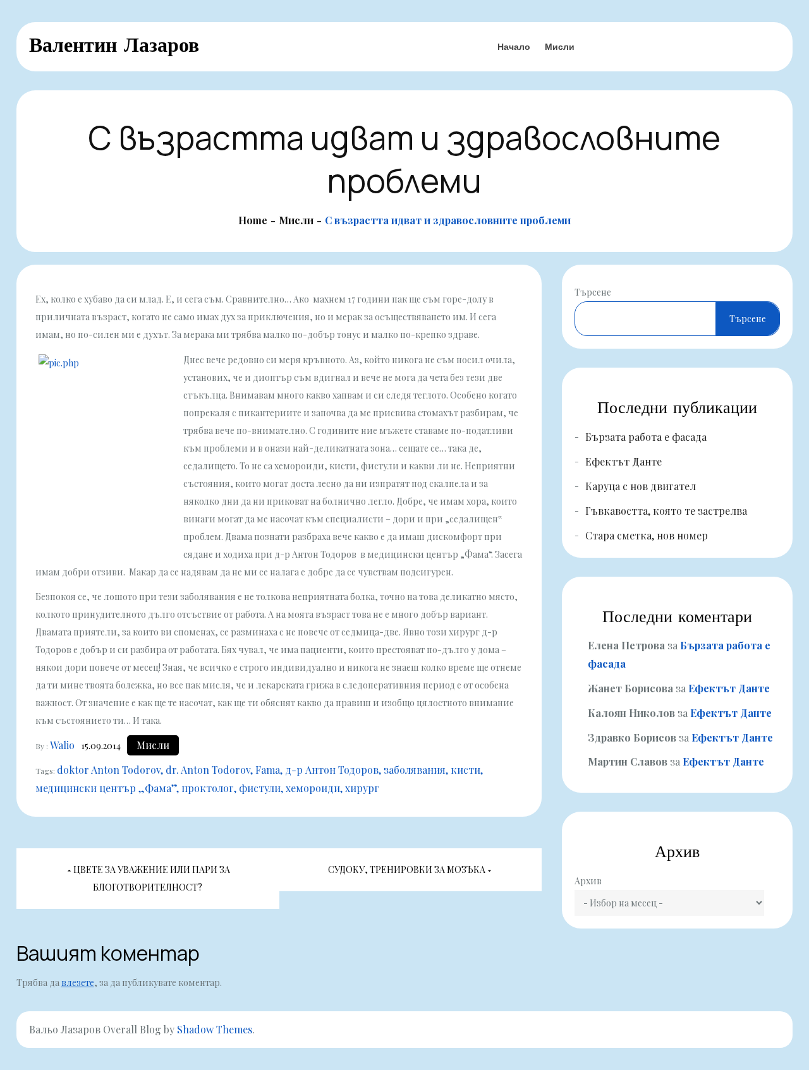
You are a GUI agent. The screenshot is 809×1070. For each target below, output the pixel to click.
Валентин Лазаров (114, 44)
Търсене (593, 292)
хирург (362, 788)
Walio (62, 745)
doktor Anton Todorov (109, 769)
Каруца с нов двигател (640, 486)
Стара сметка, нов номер (646, 535)
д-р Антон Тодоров (332, 769)
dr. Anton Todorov (208, 769)
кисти (465, 769)
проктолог (207, 788)
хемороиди (313, 788)
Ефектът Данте (623, 461)
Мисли (560, 46)
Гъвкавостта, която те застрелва (666, 510)
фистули (260, 788)
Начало (513, 46)
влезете (77, 983)
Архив (588, 881)
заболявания (415, 769)
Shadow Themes (214, 1029)
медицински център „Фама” (105, 788)
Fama (267, 769)
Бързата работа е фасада (646, 436)
